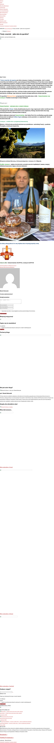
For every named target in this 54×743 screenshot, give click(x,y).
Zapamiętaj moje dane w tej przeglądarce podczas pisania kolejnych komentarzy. (18, 311)
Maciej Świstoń (8, 740)
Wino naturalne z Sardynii (7, 686)
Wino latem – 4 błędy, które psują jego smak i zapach (11, 713)
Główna (6, 28)
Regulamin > (3, 734)
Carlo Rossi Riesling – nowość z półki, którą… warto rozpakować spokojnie (15, 723)
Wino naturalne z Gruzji (6, 467)
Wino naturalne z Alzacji (6, 614)
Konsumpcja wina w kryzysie (6, 718)
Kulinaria (10, 28)
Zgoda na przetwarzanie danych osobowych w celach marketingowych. (16, 327)
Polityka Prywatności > (7, 737)
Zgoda (1, 700)
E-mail (1, 326)
